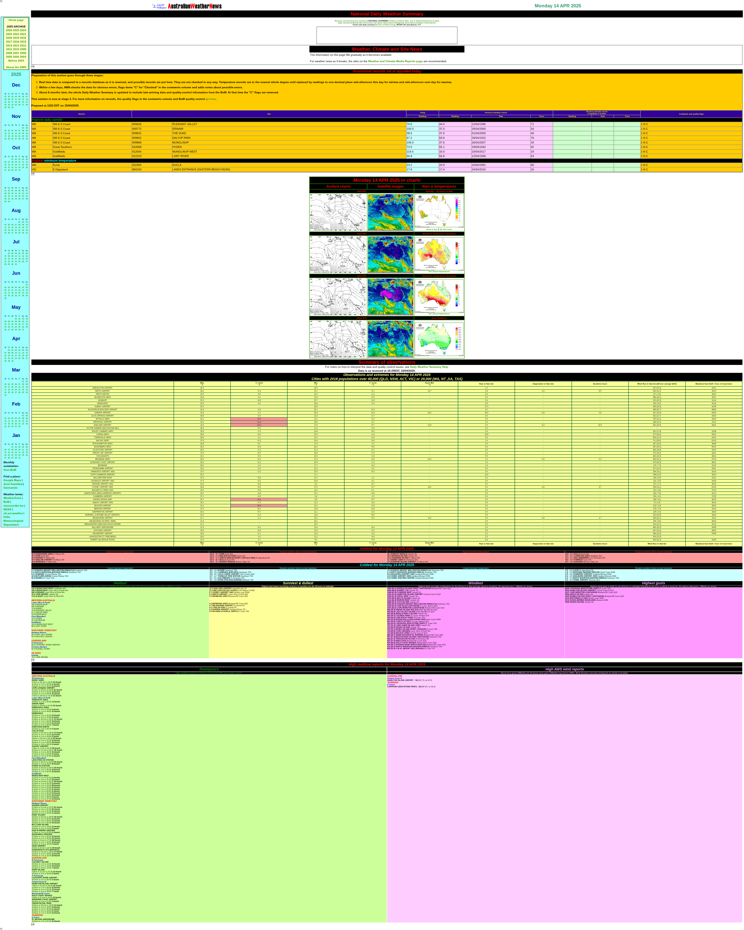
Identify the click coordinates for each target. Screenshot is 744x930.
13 (23, 99)
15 (5, 102)
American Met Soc (13, 505)
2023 (9, 34)
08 (5, 99)
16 (9, 102)
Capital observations (385, 23)
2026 (9, 30)
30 (9, 107)
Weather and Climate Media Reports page (395, 61)
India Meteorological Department (13, 520)
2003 (23, 56)
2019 (16, 37)
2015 (23, 41)
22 (5, 105)
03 (12, 97)
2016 (16, 41)
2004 (16, 56)
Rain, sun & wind (412, 21)
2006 (23, 53)
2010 (16, 49)
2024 (23, 30)
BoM (6, 501)
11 (16, 99)
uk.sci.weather (13, 513)
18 (16, 102)
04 (16, 97)
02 (9, 97)
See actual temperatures (439, 272)
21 (27, 102)
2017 (9, 41)
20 (23, 102)
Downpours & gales (430, 21)
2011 (9, 49)
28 (27, 105)
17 (12, 102)
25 (16, 105)
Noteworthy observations (363, 23)
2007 (16, 53)
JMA (419, 25)
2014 (9, 45)
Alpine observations (427, 23)
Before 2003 (16, 60)
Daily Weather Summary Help (429, 366)
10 (12, 99)
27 (23, 105)
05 (19, 97)
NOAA (7, 509)
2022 (16, 34)
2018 (23, 37)
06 (23, 97)
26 (19, 105)
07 (27, 97)
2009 (23, 49)
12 (19, 99)
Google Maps (12, 480)
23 (9, 105)
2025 (16, 30)
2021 (23, 34)
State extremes (344, 23)
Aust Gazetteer (13, 484)
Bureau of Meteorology (385, 25)
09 (9, 99)
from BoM (9, 469)
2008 (9, 53)
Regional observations (406, 23)
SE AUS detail (446, 230)
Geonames (10, 487)
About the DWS (16, 67)
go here (211, 98)
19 (19, 102)
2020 (9, 37)
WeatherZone (12, 497)
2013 (16, 45)
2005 (9, 56)
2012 (23, 45)
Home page (16, 19)
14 (27, 99)
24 (12, 105)
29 (5, 107)
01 (5, 97)
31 (12, 107)
